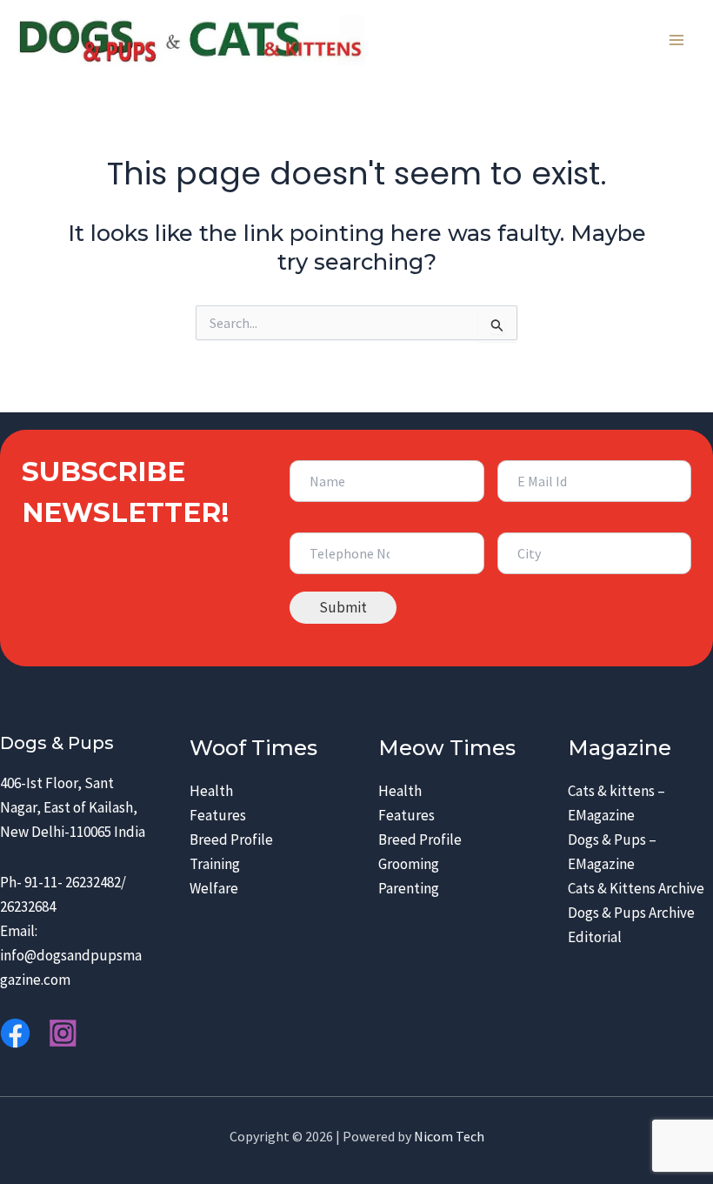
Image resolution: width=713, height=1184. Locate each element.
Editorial (595, 937)
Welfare (214, 888)
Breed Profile (231, 839)
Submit (343, 607)
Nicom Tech (449, 1136)
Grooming (408, 863)
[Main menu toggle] (676, 41)
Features (218, 815)
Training (215, 863)
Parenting (408, 888)
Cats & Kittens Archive (636, 888)
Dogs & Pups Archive (631, 912)
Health (211, 790)
